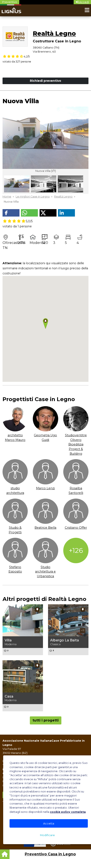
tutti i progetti (46, 720)
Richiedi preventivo (45, 81)
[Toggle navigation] (87, 10)
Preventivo (9, 2)
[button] (11, 213)
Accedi (84, 2)
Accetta (48, 823)
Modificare (47, 835)
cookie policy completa (68, 811)
